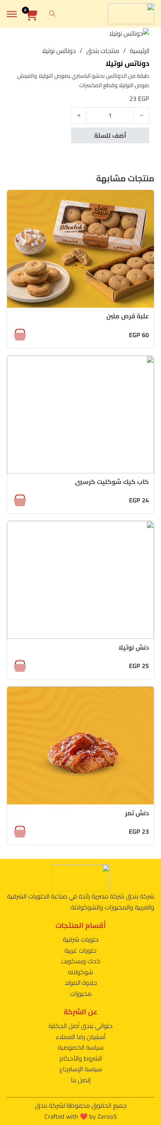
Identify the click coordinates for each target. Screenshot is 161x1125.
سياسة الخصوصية (81, 1047)
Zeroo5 (107, 1116)
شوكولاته (80, 972)
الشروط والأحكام (80, 1058)
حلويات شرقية (80, 939)
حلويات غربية (80, 950)
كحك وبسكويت (80, 961)
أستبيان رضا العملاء (81, 1037)
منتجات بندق (102, 51)
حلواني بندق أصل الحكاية (80, 1026)
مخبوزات (80, 993)
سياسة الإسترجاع (80, 1069)
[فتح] (12, 14)
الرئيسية (139, 51)
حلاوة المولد (80, 982)
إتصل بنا (81, 1080)
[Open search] (52, 14)
